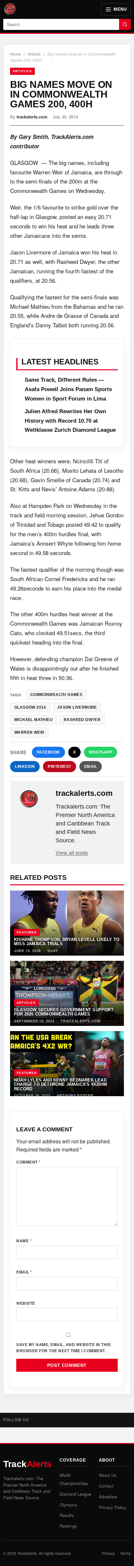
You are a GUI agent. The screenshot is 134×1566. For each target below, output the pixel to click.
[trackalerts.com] (33, 799)
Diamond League (75, 1494)
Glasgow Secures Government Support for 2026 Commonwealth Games (64, 1011)
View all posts (72, 853)
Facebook (48, 752)
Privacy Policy (112, 1507)
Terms (125, 1553)
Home (15, 54)
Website (25, 1303)
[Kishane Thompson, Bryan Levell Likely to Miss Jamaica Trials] (67, 923)
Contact (106, 1486)
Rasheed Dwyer (82, 719)
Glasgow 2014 (30, 707)
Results (67, 1515)
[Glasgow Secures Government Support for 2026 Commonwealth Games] (67, 993)
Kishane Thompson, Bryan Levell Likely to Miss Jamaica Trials (66, 941)
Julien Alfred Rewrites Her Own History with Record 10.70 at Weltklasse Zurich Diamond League (70, 420)
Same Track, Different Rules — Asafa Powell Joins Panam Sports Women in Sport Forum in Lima (68, 389)
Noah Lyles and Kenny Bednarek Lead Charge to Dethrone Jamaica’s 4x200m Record (60, 1084)
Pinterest (59, 766)
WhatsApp (100, 752)
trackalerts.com (32, 117)
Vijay (52, 950)
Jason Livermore (77, 707)
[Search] (125, 24)
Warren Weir (29, 732)
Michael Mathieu (33, 719)
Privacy (108, 1553)
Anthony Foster (75, 1095)
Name (24, 1241)
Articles (34, 54)
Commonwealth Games (56, 694)
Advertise (108, 1496)
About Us (107, 1475)
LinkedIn (25, 766)
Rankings (68, 1526)
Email (90, 766)
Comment (28, 1162)
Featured (27, 932)
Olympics (68, 1505)
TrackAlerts (27, 1553)
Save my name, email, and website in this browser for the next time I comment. (63, 1347)
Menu (120, 9)
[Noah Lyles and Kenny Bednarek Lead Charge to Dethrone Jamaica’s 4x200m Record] (67, 1063)
